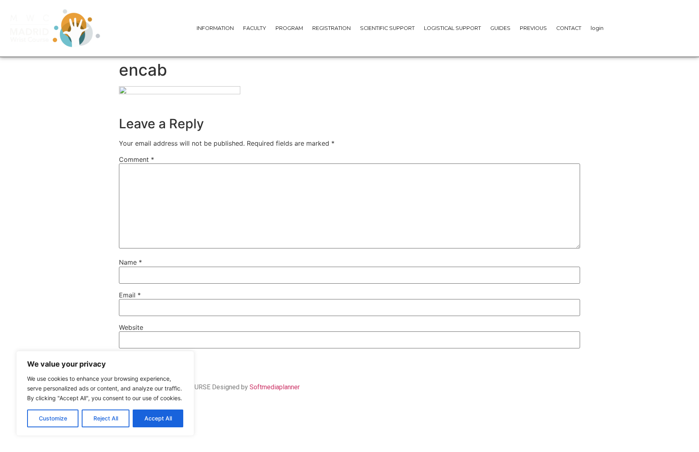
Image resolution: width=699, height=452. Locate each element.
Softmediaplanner (275, 387)
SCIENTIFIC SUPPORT (387, 28)
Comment (136, 159)
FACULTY (254, 28)
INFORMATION (215, 28)
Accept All (158, 418)
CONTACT (568, 28)
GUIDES (500, 28)
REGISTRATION (331, 28)
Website (131, 327)
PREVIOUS (533, 28)
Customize (53, 418)
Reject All (105, 418)
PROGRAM (289, 28)
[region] (105, 393)
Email (130, 295)
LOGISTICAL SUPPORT (452, 28)
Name (130, 262)
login (597, 28)
